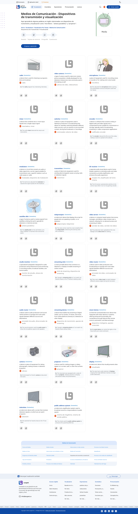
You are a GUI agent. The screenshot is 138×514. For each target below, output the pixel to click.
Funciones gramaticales (99, 495)
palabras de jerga (84, 485)
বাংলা (109, 506)
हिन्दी (45, 506)
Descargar (115, 476)
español (12, 506)
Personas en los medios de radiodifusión (103, 455)
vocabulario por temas (41, 27)
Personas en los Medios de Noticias (54, 463)
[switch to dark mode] (120, 2)
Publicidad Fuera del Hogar (100, 463)
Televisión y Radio (50, 455)
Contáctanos (52, 492)
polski (95, 506)
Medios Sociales (50, 447)
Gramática (98, 482)
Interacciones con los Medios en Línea (54, 451)
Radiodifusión (97, 451)
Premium (46, 2)
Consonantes (113, 492)
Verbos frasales (84, 492)
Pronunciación (114, 482)
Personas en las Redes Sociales (101, 447)
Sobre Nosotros (53, 488)
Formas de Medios (26, 447)
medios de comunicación (57, 27)
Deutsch (71, 506)
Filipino (54, 506)
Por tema (67, 488)
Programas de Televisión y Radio (29, 455)
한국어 (91, 506)
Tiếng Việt (40, 506)
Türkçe (17, 506)
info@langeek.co (26, 496)
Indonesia (65, 506)
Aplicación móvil (33, 2)
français (7, 506)
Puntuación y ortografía (99, 488)
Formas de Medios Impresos (100, 459)
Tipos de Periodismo (26, 459)
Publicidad (72, 463)
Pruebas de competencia (69, 492)
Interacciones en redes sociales (77, 447)
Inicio (23, 27)
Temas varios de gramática (99, 492)
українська (33, 506)
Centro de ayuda (53, 495)
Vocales (112, 488)
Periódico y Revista (26, 463)
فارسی (59, 506)
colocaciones (83, 488)
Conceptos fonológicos (114, 495)
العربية (49, 506)
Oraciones (97, 485)
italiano (22, 506)
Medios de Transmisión (75, 451)
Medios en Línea (26, 451)
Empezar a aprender (30, 46)
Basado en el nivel (69, 485)
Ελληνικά (101, 506)
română (131, 506)
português (77, 506)
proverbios (83, 495)
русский (28, 506)
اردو (105, 506)
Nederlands (114, 506)
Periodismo (48, 459)
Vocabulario (29, 27)
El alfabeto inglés (114, 485)
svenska (120, 506)
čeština (125, 506)
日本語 (82, 506)
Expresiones (83, 482)
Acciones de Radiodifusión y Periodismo (79, 459)
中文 (87, 506)
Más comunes (68, 495)
